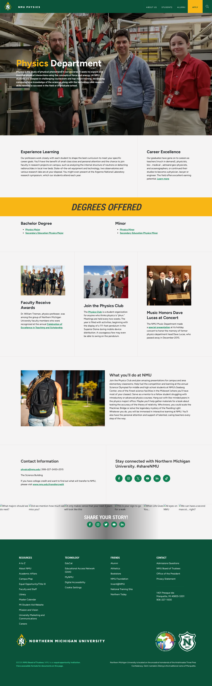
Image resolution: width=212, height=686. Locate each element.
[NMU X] (138, 478)
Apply (195, 7)
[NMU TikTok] (166, 478)
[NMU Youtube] (147, 478)
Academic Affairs (28, 573)
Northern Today (118, 594)
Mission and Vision (28, 610)
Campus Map (26, 578)
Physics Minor (127, 229)
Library (22, 594)
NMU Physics (29, 7)
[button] (207, 6)
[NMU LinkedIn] (157, 478)
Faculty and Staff (28, 589)
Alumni (181, 7)
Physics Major (32, 229)
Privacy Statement (166, 578)
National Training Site (122, 589)
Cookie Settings (73, 587)
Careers (23, 623)
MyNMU (69, 577)
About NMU (25, 568)
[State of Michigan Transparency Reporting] (165, 641)
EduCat (69, 563)
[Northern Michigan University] (8, 6)
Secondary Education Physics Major (44, 233)
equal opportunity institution (67, 662)
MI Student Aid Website (31, 604)
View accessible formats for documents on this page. (39, 666)
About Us (151, 7)
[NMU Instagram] (128, 478)
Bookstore (116, 573)
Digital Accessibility (75, 582)
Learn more (163, 178)
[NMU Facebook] (119, 478)
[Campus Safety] (187, 641)
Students (167, 7)
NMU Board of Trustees (168, 568)
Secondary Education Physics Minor (139, 233)
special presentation (159, 327)
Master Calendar (27, 599)
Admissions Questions (167, 563)
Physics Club (95, 312)
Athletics (115, 568)
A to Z (22, 563)
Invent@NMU (118, 584)
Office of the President (168, 573)
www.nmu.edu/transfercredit (48, 484)
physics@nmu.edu (30, 469)
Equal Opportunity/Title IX (32, 584)
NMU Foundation (119, 578)
